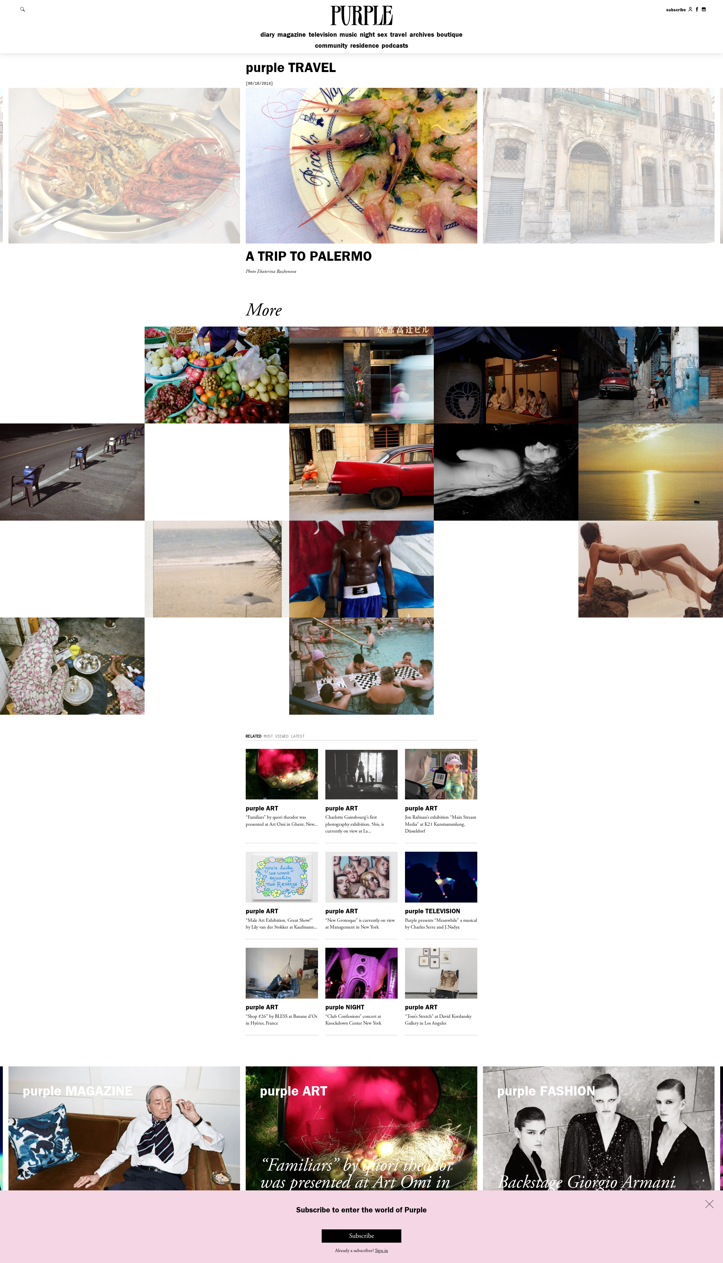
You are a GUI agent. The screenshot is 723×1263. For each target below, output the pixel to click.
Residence (364, 45)
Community (331, 45)
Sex (382, 34)
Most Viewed (276, 736)
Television (323, 34)
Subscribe (361, 1236)
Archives (422, 34)
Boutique (450, 34)
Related (254, 736)
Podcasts (395, 45)
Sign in (381, 1250)
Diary (267, 34)
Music (348, 34)
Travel (398, 34)
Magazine (291, 34)
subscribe (676, 9)
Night (367, 34)
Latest (297, 736)
